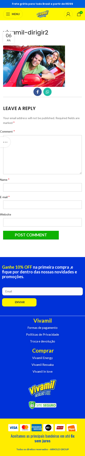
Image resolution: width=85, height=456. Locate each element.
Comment (9, 131)
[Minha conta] (68, 14)
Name (6, 179)
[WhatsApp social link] (47, 92)
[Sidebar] (5, 142)
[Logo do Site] (42, 14)
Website (7, 214)
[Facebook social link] (37, 92)
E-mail (6, 197)
